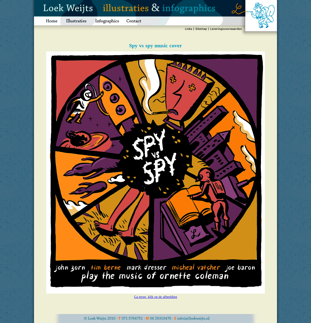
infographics (107, 21)
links (189, 29)
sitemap (201, 29)
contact (138, 21)
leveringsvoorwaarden (226, 29)
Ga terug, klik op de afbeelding (155, 297)
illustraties (76, 21)
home (47, 21)
